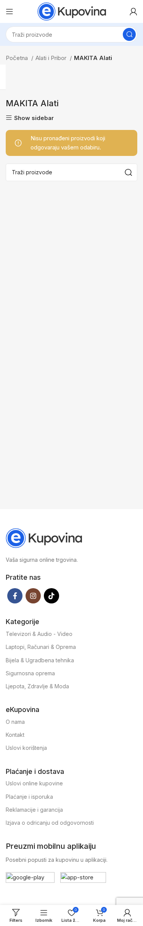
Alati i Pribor (51, 58)
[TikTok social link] (51, 595)
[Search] (129, 34)
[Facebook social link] (14, 595)
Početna (17, 58)
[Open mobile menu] (9, 11)
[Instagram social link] (33, 595)
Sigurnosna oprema (30, 673)
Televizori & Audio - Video (39, 634)
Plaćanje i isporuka (29, 796)
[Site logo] (71, 11)
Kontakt (15, 734)
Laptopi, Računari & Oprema (41, 647)
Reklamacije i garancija (34, 809)
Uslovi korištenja (26, 747)
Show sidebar (34, 118)
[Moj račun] (133, 11)
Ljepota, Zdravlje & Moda (37, 686)
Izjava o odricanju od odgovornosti (50, 822)
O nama (15, 721)
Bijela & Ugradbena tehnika (40, 660)
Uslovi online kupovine (34, 783)
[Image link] (44, 537)
